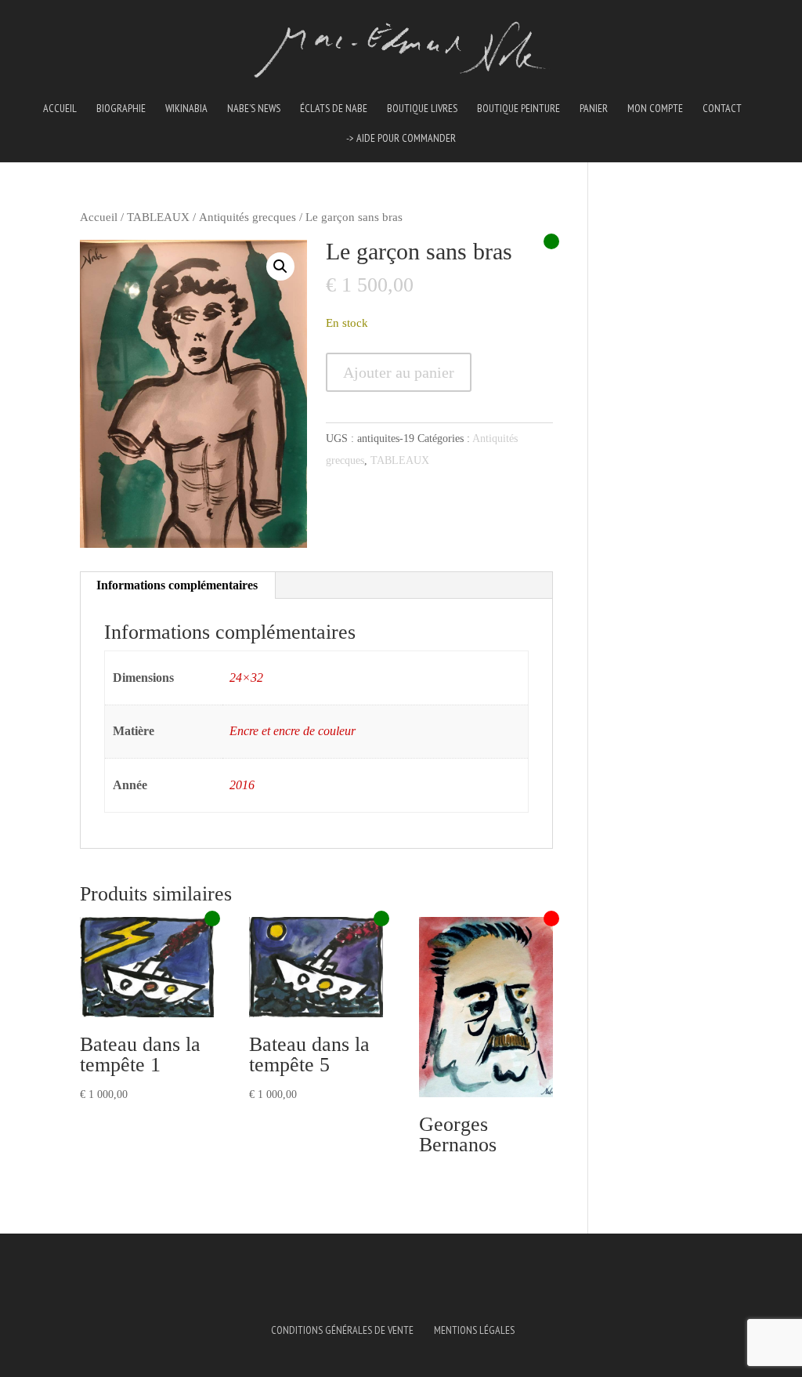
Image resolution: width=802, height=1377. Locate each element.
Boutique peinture (518, 109)
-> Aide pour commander (401, 138)
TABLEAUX (158, 217)
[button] (280, 266)
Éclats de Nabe (333, 109)
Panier (594, 109)
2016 (242, 785)
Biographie (121, 109)
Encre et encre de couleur (292, 730)
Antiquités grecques (247, 217)
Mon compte (655, 109)
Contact (722, 109)
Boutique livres (422, 109)
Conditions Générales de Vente (342, 1330)
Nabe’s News (253, 109)
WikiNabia (186, 109)
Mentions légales (474, 1330)
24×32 (246, 677)
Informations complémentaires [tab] (177, 585)
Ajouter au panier (398, 372)
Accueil (60, 109)
